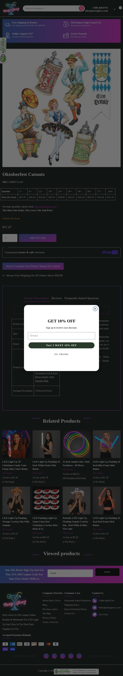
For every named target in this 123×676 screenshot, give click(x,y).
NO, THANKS (61, 354)
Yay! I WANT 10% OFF (61, 345)
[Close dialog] (95, 308)
